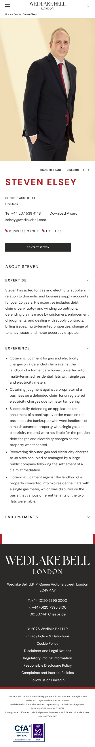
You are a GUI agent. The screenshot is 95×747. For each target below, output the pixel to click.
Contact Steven (38, 247)
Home (8, 14)
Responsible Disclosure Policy (47, 665)
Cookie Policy (47, 643)
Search (86, 5)
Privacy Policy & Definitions (47, 636)
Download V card (64, 213)
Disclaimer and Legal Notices (47, 650)
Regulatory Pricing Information (47, 658)
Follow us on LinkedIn (47, 680)
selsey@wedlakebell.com (25, 219)
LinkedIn (73, 170)
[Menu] (7, 5)
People (17, 14)
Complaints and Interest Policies (47, 672)
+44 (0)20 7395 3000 (49, 600)
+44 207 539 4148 (26, 213)
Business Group (24, 231)
